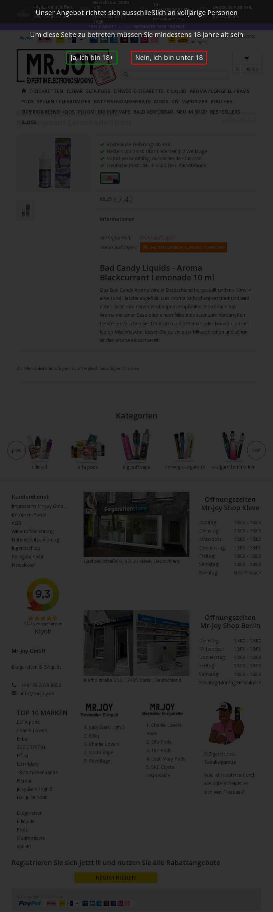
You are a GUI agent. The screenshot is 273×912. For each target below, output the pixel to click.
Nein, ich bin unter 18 (169, 57)
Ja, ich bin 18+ (92, 57)
